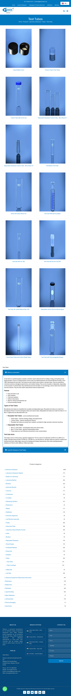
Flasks (8, 523)
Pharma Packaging (10, 602)
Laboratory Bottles (11, 480)
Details (24, 48)
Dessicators (9, 505)
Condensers (9, 494)
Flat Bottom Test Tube (52, 166)
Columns (8, 491)
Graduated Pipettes (11, 547)
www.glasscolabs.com (12, 673)
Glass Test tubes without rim (18, 213)
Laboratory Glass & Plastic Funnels (15, 530)
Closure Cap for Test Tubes (52, 70)
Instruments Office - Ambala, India (36, 642)
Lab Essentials (9, 599)
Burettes (8, 484)
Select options (15, 48)
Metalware (8, 588)
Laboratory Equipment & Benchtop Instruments (18, 577)
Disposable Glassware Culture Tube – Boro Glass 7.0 (18, 166)
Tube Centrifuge (11, 565)
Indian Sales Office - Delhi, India (35, 631)
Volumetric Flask (10, 526)
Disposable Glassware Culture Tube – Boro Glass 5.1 (52, 118)
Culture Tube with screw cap (18, 118)
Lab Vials (8, 573)
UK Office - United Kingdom (36, 653)
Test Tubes (10, 562)
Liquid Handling (9, 592)
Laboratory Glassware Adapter (14, 473)
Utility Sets (9, 570)
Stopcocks (9, 551)
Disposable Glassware (12, 540)
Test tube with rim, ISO (18, 261)
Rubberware (8, 585)
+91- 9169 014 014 (28, 1)
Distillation (9, 512)
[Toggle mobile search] (64, 11)
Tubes (7, 558)
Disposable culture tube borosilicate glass (52, 309)
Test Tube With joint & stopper (52, 213)
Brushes (8, 537)
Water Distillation (10, 595)
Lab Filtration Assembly (12, 519)
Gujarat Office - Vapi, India (35, 648)
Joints (7, 533)
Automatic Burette (11, 487)
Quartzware (8, 606)
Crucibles (8, 498)
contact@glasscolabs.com (40, 1)
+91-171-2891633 (11, 668)
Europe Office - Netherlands (36, 637)
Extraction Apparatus (12, 516)
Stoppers (8, 555)
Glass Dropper (10, 544)
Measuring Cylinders (11, 501)
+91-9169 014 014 (12, 669)
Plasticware (8, 581)
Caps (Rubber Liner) (18, 70)
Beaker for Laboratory (12, 476)
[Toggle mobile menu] (67, 11)
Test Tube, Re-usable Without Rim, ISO (18, 309)
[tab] (35, 372)
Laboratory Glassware (11, 469)
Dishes (8, 508)
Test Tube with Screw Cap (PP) (52, 261)
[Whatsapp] (5, 689)
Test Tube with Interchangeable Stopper (52, 357)
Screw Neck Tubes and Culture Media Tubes (18, 357)
